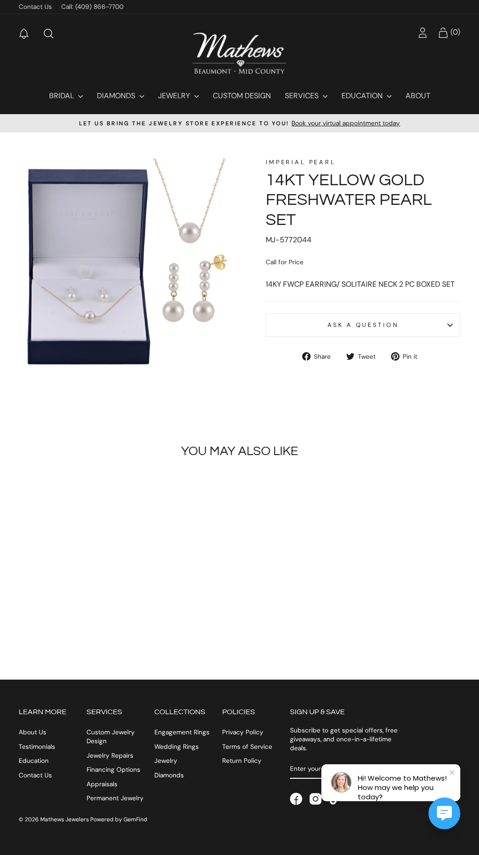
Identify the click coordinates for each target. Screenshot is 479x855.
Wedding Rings (176, 747)
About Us (32, 732)
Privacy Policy (242, 732)
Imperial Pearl (301, 162)
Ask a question (363, 325)
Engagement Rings (182, 732)
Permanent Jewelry (115, 798)
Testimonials (37, 747)
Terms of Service (247, 747)
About (418, 96)
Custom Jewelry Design (111, 736)
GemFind (135, 819)
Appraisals (102, 784)
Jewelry (175, 96)
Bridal (62, 96)
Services (302, 96)
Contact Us (35, 7)
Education (363, 96)
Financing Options (113, 770)
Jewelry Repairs (110, 756)
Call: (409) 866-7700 (92, 7)
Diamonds (117, 96)
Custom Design (242, 96)
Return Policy (241, 761)
